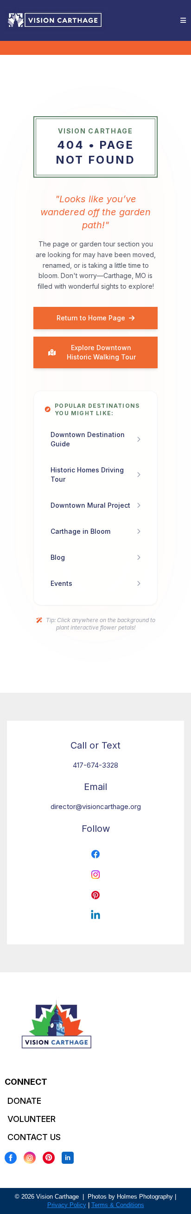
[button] (182, 20)
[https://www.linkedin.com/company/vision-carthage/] (95, 915)
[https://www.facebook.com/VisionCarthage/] (95, 854)
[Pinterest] (49, 1158)
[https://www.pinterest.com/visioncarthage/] (95, 895)
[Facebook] (11, 1158)
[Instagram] (30, 1158)
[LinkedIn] (68, 1158)
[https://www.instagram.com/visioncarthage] (95, 874)
